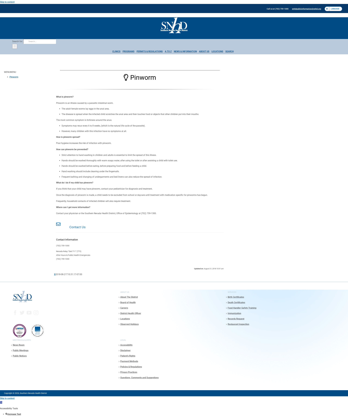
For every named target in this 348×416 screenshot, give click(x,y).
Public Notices (20, 356)
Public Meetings (20, 350)
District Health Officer (130, 313)
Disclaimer (125, 350)
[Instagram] (36, 312)
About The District (129, 297)
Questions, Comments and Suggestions (139, 377)
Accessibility (126, 345)
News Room (18, 345)
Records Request (236, 319)
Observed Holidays (129, 324)
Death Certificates (236, 302)
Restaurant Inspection (238, 324)
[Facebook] (15, 312)
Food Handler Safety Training (242, 308)
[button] (1, 402)
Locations (125, 319)
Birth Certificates (236, 297)
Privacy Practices (128, 372)
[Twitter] (22, 312)
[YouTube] (29, 312)
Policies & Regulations (131, 366)
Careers (124, 308)
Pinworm (14, 77)
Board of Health (128, 302)
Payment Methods (129, 361)
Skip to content (7, 2)
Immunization (234, 313)
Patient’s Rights (127, 356)
